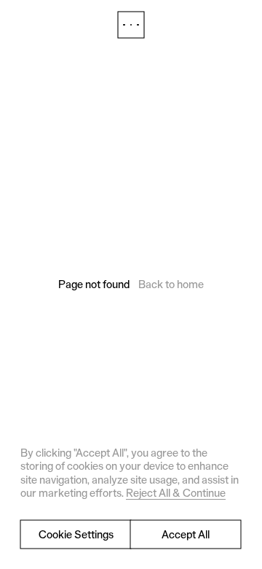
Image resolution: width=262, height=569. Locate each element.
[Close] (131, 25)
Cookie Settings (76, 534)
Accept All (186, 534)
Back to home (171, 284)
